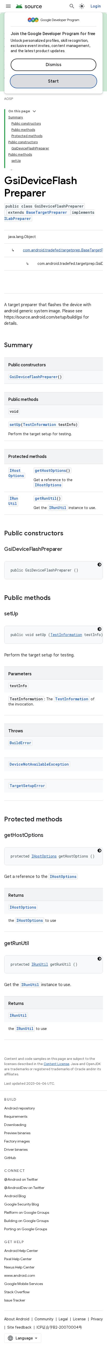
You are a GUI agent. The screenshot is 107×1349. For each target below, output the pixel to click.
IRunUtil (13, 501)
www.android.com (19, 1275)
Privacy (97, 1319)
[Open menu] (8, 6)
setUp (15, 424)
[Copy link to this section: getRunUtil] (34, 944)
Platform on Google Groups (26, 1212)
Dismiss (54, 64)
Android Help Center (21, 1250)
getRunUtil (46, 498)
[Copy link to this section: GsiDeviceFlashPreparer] (67, 549)
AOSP (8, 99)
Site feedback (19, 1327)
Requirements (15, 1116)
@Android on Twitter (21, 1179)
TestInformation (39, 424)
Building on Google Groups (26, 1220)
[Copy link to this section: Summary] (37, 346)
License (79, 1319)
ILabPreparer (17, 218)
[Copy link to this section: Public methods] (56, 598)
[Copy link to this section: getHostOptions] (48, 835)
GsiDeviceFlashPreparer (34, 376)
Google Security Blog (21, 1204)
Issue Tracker (14, 1300)
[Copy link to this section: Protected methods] (67, 820)
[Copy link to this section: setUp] (23, 614)
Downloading (15, 1124)
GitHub (10, 1157)
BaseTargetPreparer (46, 212)
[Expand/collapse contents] (34, 111)
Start (53, 81)
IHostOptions (16, 473)
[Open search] (72, 6)
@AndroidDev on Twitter (24, 1187)
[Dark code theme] (99, 564)
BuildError (20, 742)
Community (44, 1319)
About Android (16, 1319)
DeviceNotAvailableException (39, 764)
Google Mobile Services (23, 1283)
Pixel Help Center (18, 1259)
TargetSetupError (27, 785)
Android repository (19, 1108)
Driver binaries (16, 1149)
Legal (63, 1319)
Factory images (17, 1141)
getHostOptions (50, 470)
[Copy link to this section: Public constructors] (68, 534)
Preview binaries (17, 1133)
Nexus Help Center (19, 1267)
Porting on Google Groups (25, 1229)
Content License (56, 1064)
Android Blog (15, 1196)
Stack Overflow (17, 1292)
